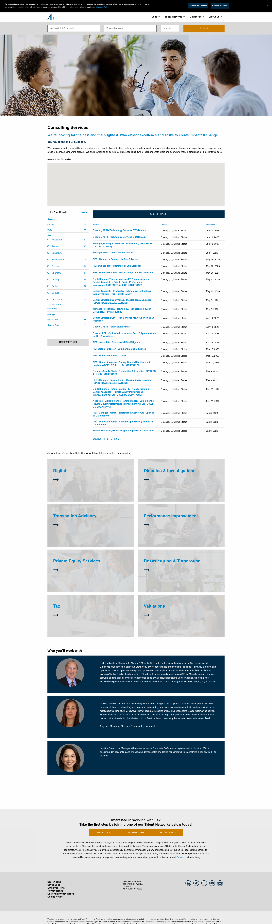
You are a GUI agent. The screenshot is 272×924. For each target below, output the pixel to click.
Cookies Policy (103, 7)
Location (164, 224)
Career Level (52, 319)
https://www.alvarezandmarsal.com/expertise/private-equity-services (81, 577)
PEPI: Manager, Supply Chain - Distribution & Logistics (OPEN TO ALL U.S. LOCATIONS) (122, 381)
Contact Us (182, 857)
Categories (196, 16)
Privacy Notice (55, 890)
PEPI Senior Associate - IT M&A (110, 355)
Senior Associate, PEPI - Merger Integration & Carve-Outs (123, 430)
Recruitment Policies (68, 342)
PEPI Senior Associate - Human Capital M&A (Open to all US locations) (123, 423)
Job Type (51, 314)
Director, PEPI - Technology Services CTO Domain (119, 230)
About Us (214, 16)
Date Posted (211, 224)
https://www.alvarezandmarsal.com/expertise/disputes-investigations (172, 483)
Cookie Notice (55, 896)
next (116, 438)
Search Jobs (54, 881)
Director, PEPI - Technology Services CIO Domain (119, 236)
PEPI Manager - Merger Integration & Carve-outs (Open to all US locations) (123, 414)
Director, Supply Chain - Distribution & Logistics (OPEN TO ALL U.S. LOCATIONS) (124, 372)
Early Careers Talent (167, 833)
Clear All (85, 212)
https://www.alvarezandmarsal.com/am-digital (71, 489)
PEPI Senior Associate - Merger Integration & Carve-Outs (123, 272)
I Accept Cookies (219, 5)
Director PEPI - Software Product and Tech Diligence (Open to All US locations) (124, 335)
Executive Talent (104, 833)
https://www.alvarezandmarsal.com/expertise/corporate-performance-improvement (177, 536)
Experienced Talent (136, 833)
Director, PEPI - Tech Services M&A (111, 326)
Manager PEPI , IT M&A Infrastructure (113, 252)
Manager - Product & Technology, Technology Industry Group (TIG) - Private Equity (122, 310)
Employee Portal (56, 887)
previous (97, 438)
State (49, 230)
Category (51, 219)
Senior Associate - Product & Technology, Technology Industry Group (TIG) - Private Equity (122, 292)
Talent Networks (173, 16)
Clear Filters (52, 308)
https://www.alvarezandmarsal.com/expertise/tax (104, 622)
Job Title (96, 224)
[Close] (267, 5)
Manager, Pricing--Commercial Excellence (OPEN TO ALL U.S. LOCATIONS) (123, 245)
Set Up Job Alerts (159, 214)
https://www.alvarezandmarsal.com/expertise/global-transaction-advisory (82, 538)
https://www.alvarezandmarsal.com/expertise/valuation (183, 621)
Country (50, 224)
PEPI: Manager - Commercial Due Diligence (116, 259)
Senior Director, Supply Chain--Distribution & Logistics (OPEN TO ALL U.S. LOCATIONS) (122, 301)
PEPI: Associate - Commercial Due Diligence (116, 342)
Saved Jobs (53, 884)
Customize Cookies (198, 5)
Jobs (154, 16)
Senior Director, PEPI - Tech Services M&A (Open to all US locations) (124, 319)
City (49, 235)
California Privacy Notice (60, 893)
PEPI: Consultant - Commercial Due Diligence (117, 265)
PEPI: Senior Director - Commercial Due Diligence (119, 348)
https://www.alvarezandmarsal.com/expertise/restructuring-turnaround (172, 581)
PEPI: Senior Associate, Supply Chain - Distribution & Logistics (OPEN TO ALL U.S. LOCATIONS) (121, 363)
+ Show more (54, 304)
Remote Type (53, 325)
